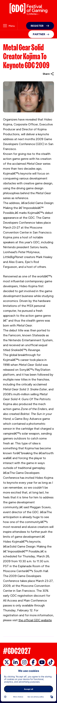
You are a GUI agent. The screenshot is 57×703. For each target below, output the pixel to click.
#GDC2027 (17, 650)
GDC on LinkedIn (15, 662)
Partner (39, 34)
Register (37, 25)
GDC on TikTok (50, 662)
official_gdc (6, 662)
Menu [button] (12, 25)
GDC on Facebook (33, 662)
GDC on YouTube (42, 662)
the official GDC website (35, 620)
